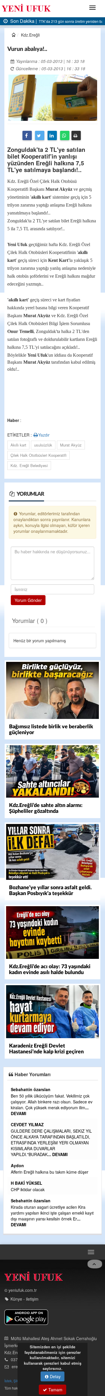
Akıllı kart (18, 445)
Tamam (54, 1389)
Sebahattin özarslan (30, 1089)
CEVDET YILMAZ (27, 1124)
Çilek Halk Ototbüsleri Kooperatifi (38, 455)
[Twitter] (39, 135)
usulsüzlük (43, 445)
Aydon (17, 1165)
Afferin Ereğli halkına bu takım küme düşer (49, 1172)
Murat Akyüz (71, 445)
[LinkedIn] (52, 135)
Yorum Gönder (28, 600)
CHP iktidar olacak (28, 1189)
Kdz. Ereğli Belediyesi (29, 465)
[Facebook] (27, 135)
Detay (55, 1376)
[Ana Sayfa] (33, 1277)
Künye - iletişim (24, 1299)
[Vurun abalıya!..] (52, 97)
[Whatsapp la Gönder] (64, 135)
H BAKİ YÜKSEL (26, 1183)
